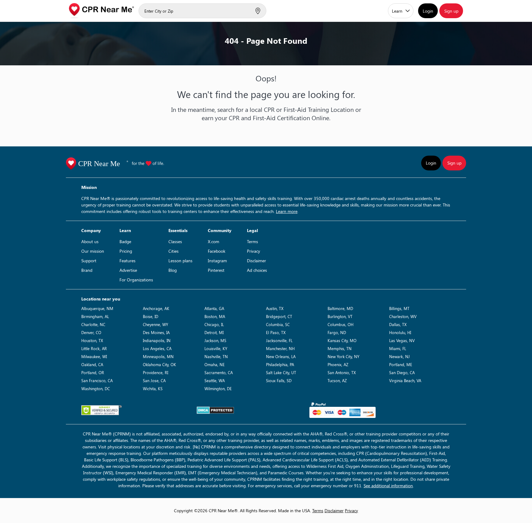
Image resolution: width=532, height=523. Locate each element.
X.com (213, 241)
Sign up (451, 11)
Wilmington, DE (218, 388)
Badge (125, 241)
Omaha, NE (214, 364)
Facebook (216, 251)
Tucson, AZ (337, 380)
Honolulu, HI (400, 332)
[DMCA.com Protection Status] (215, 410)
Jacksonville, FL (279, 340)
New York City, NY (343, 356)
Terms (252, 241)
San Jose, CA (154, 380)
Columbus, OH (340, 324)
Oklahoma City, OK (159, 364)
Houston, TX (92, 340)
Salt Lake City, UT (281, 372)
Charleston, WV (403, 316)
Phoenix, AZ (338, 364)
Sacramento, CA (218, 372)
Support (88, 261)
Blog (172, 270)
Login (428, 11)
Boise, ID (150, 316)
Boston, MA (214, 316)
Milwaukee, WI (94, 356)
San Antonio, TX (342, 372)
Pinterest (216, 270)
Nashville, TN (216, 356)
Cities (173, 251)
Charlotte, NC (93, 324)
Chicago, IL (214, 324)
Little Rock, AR (94, 348)
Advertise (128, 270)
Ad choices (257, 270)
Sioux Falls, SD (279, 380)
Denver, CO (91, 332)
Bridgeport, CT (279, 316)
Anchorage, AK (156, 308)
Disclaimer (256, 261)
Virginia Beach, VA (405, 380)
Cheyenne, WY (155, 324)
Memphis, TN (340, 348)
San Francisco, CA (97, 380)
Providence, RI (155, 372)
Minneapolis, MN (158, 356)
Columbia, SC (278, 324)
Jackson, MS (215, 340)
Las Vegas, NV (402, 340)
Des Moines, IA (156, 332)
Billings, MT (399, 308)
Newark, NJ (399, 356)
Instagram (217, 261)
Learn (397, 11)
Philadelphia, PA (280, 364)
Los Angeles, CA (157, 348)
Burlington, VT (340, 316)
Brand (86, 270)
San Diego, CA (402, 372)
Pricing (125, 251)
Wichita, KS (153, 388)
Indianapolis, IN (157, 340)
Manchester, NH (280, 348)
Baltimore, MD (340, 308)
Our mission (92, 251)
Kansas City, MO (342, 340)
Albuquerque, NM (97, 308)
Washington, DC (95, 388)
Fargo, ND (337, 332)
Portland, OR (92, 372)
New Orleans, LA (281, 356)
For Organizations (136, 280)
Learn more (286, 211)
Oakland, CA (92, 364)
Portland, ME (400, 364)
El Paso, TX (276, 332)
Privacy (253, 251)
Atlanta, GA (214, 308)
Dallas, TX (398, 324)
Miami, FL (397, 348)
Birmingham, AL (95, 316)
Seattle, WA (214, 380)
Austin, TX (275, 308)
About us (90, 241)
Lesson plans (180, 261)
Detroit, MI (214, 332)
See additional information (388, 485)
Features (127, 261)
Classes (175, 241)
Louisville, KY (215, 348)
